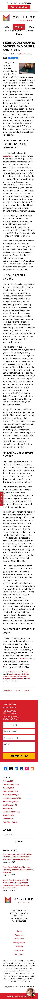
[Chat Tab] (19, 499)
